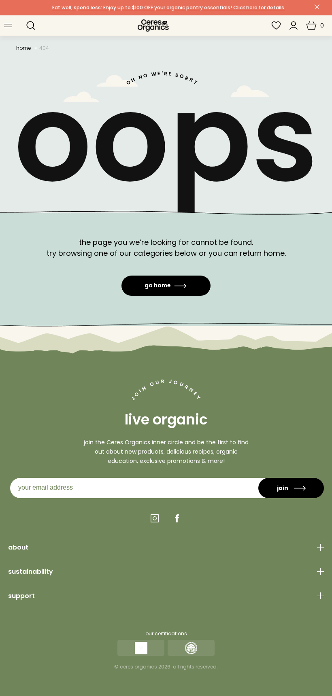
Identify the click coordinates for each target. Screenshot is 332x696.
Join (282, 488)
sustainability (30, 571)
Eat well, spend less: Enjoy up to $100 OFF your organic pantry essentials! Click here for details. (168, 7)
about (18, 547)
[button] (30, 25)
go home (158, 285)
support (21, 596)
